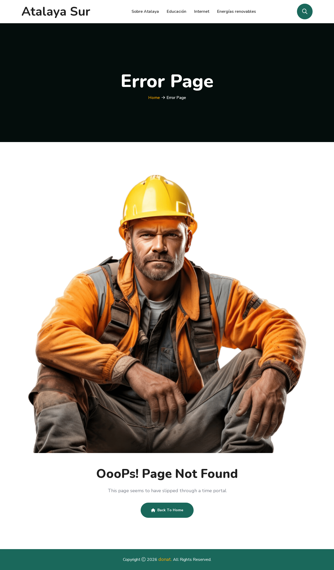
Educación (176, 11)
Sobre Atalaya (145, 11)
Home (154, 98)
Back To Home (170, 510)
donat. (165, 559)
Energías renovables (236, 11)
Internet (201, 11)
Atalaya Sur (55, 11)
